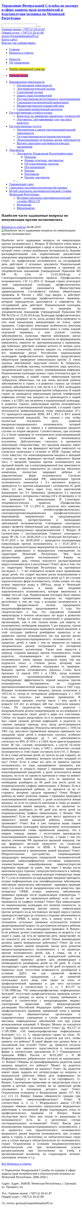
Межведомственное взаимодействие (40, 105)
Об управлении (19, 62)
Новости (14, 59)
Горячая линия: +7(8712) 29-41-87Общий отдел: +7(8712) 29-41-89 (23, 31)
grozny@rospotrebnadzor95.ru (20, 36)
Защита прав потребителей (34, 95)
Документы (16, 150)
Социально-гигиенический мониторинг (43, 102)
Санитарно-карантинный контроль (39, 109)
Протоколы (31, 174)
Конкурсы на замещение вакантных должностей (48, 116)
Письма (29, 170)
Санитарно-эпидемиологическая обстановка (38, 187)
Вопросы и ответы (21, 52)
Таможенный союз (21, 184)
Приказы (30, 157)
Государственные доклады (41, 163)
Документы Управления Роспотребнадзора (45, 153)
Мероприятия (26, 208)
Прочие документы (37, 177)
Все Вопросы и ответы (16, 1163)
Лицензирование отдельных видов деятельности (48, 139)
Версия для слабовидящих (19, 43)
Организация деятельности (34, 85)
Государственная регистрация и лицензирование (48, 99)
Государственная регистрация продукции (44, 136)
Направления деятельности (27, 82)
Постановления (34, 167)
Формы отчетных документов (43, 160)
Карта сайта (9, 39)
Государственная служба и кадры (30, 112)
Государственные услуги (25, 126)
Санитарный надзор (30, 92)
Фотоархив (24, 204)
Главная (14, 49)
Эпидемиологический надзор (36, 88)
